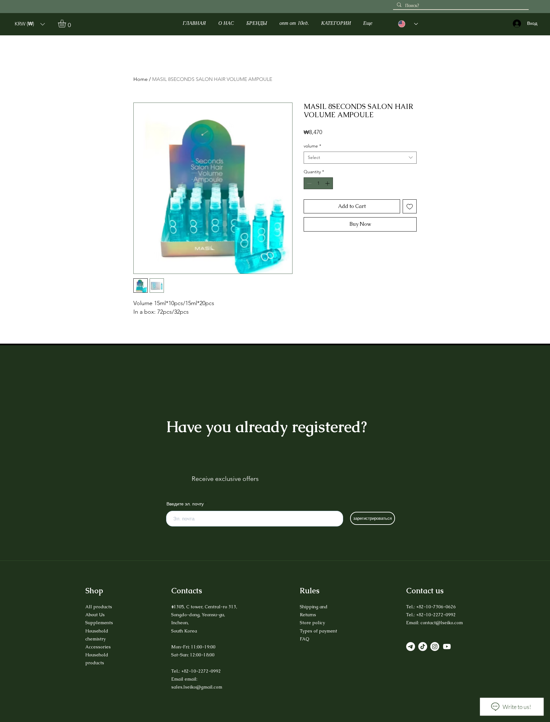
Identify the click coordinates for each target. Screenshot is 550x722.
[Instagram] (434, 646)
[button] (30, 24)
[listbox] (30, 24)
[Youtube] (446, 646)
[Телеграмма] (410, 646)
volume (312, 146)
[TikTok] (422, 646)
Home (140, 79)
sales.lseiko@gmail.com (196, 687)
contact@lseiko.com (441, 622)
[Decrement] (309, 183)
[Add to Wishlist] (410, 206)
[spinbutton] (318, 183)
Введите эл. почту (185, 504)
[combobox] (360, 158)
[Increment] (328, 183)
